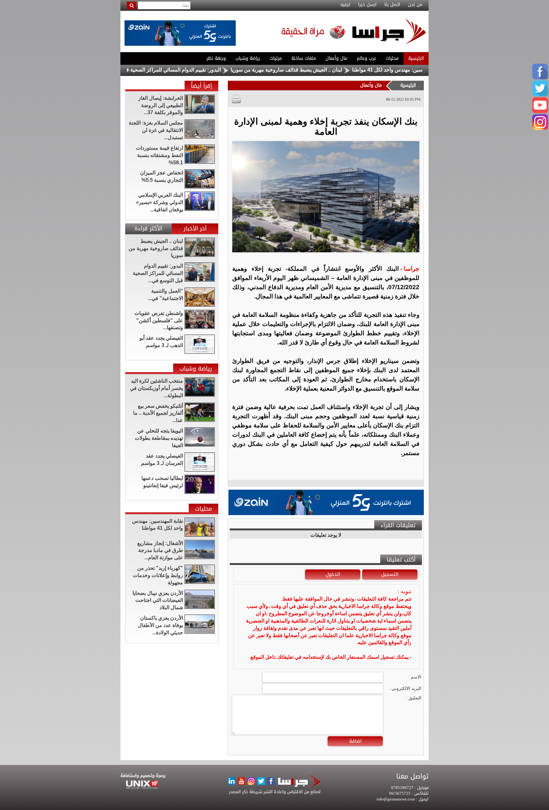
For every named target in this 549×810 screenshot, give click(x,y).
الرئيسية (416, 58)
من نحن (415, 5)
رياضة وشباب (247, 58)
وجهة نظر (216, 58)
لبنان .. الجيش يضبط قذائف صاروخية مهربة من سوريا (313, 69)
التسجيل (389, 574)
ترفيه (345, 5)
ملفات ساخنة (303, 58)
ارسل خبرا (367, 5)
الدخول (333, 574)
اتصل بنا (392, 5)
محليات (392, 58)
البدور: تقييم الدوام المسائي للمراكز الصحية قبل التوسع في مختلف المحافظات (165, 69)
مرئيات (276, 58)
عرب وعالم (366, 58)
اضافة (355, 741)
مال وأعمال (336, 58)
